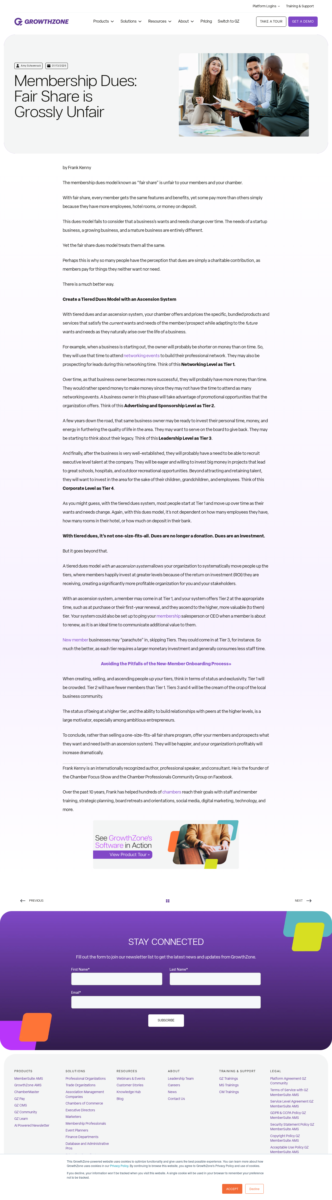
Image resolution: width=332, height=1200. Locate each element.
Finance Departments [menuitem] (82, 1137)
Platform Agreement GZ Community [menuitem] (288, 1081)
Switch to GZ (228, 21)
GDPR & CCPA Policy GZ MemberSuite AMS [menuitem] (288, 1115)
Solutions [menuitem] (75, 1071)
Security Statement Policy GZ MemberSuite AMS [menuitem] (292, 1126)
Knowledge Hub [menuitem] (129, 1092)
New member (75, 640)
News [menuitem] (172, 1092)
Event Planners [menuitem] (77, 1130)
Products (101, 21)
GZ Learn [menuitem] (21, 1119)
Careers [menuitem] (174, 1085)
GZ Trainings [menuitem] (228, 1079)
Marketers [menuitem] (73, 1117)
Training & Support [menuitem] (237, 1071)
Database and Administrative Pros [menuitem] (87, 1146)
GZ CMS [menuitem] (20, 1105)
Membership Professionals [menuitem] (86, 1124)
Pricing (206, 21)
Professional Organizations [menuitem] (86, 1079)
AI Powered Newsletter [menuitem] (31, 1125)
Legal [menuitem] (275, 1071)
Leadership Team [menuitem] (181, 1079)
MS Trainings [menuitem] (229, 1085)
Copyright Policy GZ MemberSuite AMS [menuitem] (285, 1138)
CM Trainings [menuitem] (229, 1092)
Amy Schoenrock (31, 65)
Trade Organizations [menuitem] (81, 1085)
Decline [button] (254, 1189)
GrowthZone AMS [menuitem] (28, 1085)
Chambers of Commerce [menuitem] (84, 1103)
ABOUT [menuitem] (174, 1071)
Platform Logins (264, 6)
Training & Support (300, 6)
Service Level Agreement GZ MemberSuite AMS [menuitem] (292, 1103)
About (183, 21)
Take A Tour (271, 21)
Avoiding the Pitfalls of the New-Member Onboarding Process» (166, 663)
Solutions (129, 21)
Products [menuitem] (23, 1071)
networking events (142, 355)
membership (169, 616)
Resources (157, 21)
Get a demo (303, 21)
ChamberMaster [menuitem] (26, 1092)
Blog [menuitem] (120, 1099)
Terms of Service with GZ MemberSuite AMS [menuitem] (289, 1092)
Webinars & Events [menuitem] (131, 1079)
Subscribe (166, 1020)
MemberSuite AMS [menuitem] (28, 1079)
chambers (171, 792)
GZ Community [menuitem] (25, 1112)
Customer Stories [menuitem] (130, 1085)
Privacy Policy (119, 1166)
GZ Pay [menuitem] (19, 1099)
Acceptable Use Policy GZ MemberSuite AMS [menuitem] (289, 1149)
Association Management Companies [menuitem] (85, 1094)
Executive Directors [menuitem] (80, 1110)
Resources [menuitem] (127, 1071)
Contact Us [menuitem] (176, 1099)
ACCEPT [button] (232, 1189)
